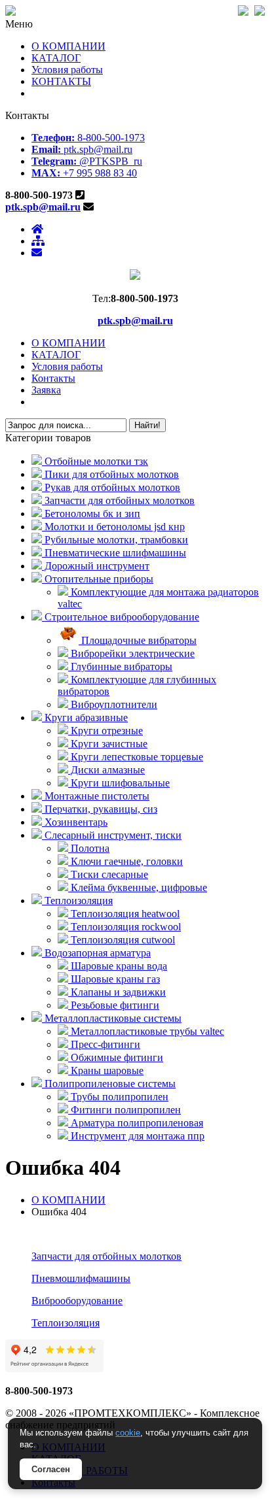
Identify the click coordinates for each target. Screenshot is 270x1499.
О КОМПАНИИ (68, 46)
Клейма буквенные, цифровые (137, 887)
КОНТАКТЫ (61, 81)
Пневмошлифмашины (80, 1278)
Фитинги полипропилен (124, 1109)
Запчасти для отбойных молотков (118, 500)
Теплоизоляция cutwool (121, 939)
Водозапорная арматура (96, 952)
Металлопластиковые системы (112, 1018)
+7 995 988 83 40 (84, 172)
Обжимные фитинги (115, 1057)
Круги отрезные (105, 730)
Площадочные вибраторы (138, 640)
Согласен (50, 1469)
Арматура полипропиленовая (135, 1122)
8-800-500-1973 (88, 137)
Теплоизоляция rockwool (124, 926)
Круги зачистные (107, 743)
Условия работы (67, 69)
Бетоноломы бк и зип (91, 513)
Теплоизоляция (77, 900)
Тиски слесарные (108, 874)
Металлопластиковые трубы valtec (146, 1031)
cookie (127, 1433)
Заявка (46, 390)
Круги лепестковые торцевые (135, 756)
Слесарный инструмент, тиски (112, 835)
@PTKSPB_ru (86, 161)
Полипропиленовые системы (109, 1083)
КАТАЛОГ (56, 57)
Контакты (53, 378)
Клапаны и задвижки (117, 992)
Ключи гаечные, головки (125, 861)
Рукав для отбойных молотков (111, 487)
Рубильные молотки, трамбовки (115, 539)
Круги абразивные (85, 717)
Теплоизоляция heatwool (124, 913)
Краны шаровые (106, 1070)
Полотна (88, 848)
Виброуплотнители (112, 704)
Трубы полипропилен (118, 1096)
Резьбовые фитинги (113, 1005)
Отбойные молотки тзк (95, 461)
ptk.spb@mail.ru (81, 149)
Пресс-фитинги (104, 1044)
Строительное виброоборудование (120, 616)
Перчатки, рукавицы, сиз (99, 809)
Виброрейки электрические (131, 653)
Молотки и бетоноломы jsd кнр (113, 526)
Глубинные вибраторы (120, 666)
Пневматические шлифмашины (114, 552)
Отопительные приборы (97, 578)
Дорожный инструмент (95, 565)
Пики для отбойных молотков (110, 474)
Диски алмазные (106, 769)
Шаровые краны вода (117, 965)
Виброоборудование (77, 1300)
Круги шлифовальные (119, 782)
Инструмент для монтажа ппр (136, 1135)
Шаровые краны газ (114, 979)
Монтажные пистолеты (95, 795)
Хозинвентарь (74, 822)
